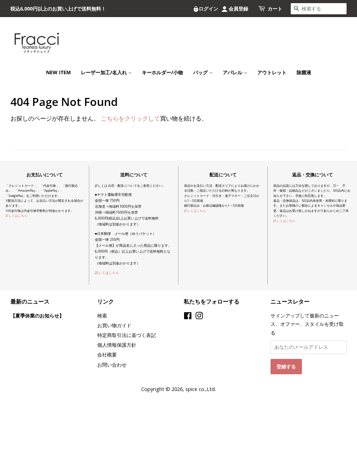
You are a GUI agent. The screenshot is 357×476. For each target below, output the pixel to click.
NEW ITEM (58, 72)
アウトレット (272, 72)
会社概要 (107, 354)
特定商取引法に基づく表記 (126, 335)
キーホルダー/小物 (162, 72)
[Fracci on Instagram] (199, 317)
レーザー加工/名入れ (104, 72)
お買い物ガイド (114, 325)
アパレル (233, 72)
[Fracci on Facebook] (188, 317)
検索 (102, 315)
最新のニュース (30, 301)
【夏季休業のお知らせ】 (37, 315)
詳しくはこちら (17, 215)
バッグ (201, 72)
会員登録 (238, 8)
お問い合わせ (112, 364)
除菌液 (304, 72)
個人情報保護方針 (116, 344)
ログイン (208, 8)
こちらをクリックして (130, 118)
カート (275, 8)
